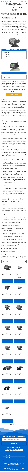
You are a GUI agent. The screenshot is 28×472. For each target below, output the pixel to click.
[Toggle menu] (3, 5)
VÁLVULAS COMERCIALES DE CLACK (14, 54)
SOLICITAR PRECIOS (14, 95)
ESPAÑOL (24, 1)
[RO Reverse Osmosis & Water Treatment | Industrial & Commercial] (14, 1)
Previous (12, 424)
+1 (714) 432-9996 (20, 468)
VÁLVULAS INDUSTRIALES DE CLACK (14, 75)
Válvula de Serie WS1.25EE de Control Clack (19, 276)
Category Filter (14, 261)
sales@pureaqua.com (14, 469)
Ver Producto (7, 281)
